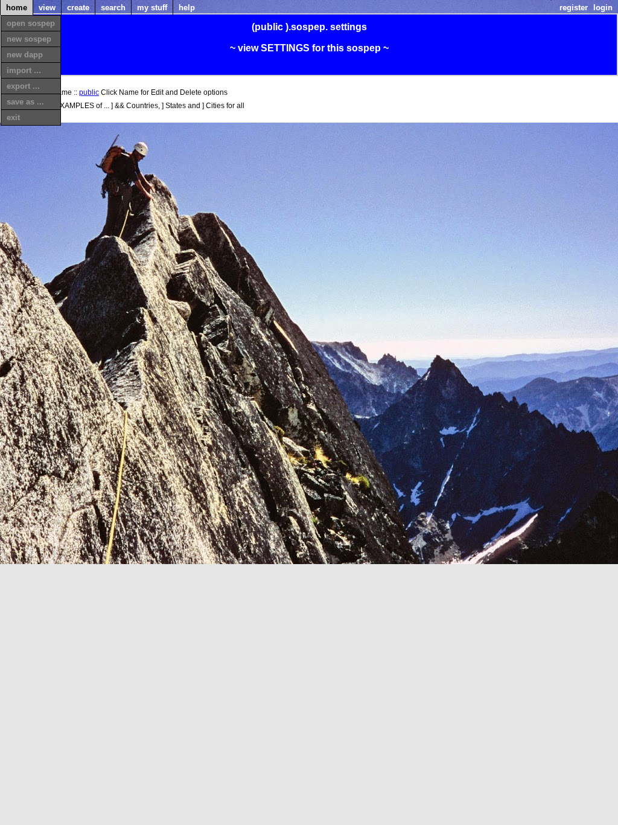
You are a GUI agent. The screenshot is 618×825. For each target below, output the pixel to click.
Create (78, 7)
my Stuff (152, 7)
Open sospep (31, 23)
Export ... (23, 86)
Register (573, 7)
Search (113, 7)
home (16, 7)
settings (348, 27)
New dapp (25, 54)
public (89, 92)
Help (187, 7)
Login (603, 7)
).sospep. (306, 27)
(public (267, 27)
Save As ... (25, 101)
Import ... (24, 70)
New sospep (29, 38)
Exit (13, 117)
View (47, 7)
